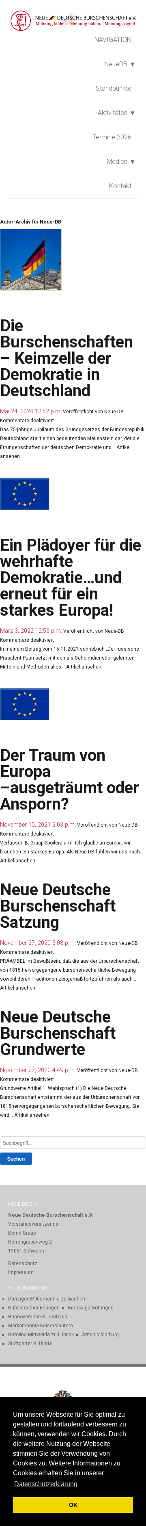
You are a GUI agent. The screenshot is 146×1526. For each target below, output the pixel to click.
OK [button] (73, 1505)
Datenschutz (22, 1263)
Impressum (21, 1272)
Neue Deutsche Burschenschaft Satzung (58, 906)
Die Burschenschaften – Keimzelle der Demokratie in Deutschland (66, 358)
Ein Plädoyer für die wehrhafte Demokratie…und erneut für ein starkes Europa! (70, 578)
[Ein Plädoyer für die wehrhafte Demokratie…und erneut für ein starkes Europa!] (27, 529)
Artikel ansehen (83, 667)
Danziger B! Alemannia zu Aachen (46, 1299)
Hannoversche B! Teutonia (37, 1317)
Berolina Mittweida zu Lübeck (41, 1334)
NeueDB (115, 64)
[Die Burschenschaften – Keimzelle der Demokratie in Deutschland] (33, 309)
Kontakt (120, 186)
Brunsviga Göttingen (91, 1308)
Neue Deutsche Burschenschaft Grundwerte (58, 1033)
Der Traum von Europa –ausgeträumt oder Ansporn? (69, 780)
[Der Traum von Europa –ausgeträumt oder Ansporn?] (27, 739)
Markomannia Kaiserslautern (40, 1325)
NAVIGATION (112, 39)
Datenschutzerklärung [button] (45, 1483)
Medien (117, 161)
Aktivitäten (112, 113)
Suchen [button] (16, 1158)
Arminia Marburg (100, 1334)
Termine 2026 (111, 137)
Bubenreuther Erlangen (34, 1308)
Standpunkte (113, 88)
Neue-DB (114, 412)
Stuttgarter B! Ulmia (30, 1343)
